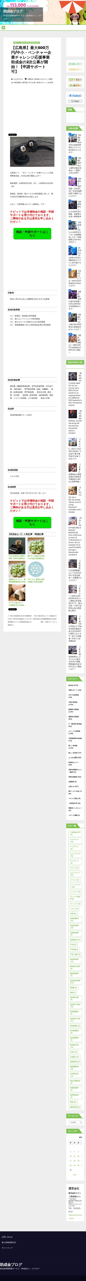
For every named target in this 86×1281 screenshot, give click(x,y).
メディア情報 (73, 815)
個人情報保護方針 (9, 1242)
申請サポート (17, 42)
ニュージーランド (75, 886)
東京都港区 (75, 1026)
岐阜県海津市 (74, 960)
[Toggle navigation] (45, 28)
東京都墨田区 (74, 1013)
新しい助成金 (73, 745)
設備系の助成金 (35, 42)
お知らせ (71, 786)
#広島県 (50, 82)
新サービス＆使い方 (75, 791)
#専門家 (24, 82)
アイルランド (74, 840)
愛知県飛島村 (74, 974)
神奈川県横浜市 (75, 1082)
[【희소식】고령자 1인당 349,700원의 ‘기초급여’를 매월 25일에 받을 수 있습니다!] (73, 442)
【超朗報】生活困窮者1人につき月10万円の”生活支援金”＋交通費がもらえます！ (75, 570)
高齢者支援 (75, 1107)
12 (78, 1156)
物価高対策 (75, 1062)
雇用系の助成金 (74, 716)
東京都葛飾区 (74, 1032)
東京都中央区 (74, 998)
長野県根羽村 (74, 1096)
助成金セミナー (74, 762)
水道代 (73, 1052)
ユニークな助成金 (74, 731)
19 (78, 1161)
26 (78, 1165)
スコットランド (75, 874)
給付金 (71, 685)
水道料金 (74, 1057)
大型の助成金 (26, 42)
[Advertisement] (32, 105)
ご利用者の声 (73, 803)
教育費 (73, 987)
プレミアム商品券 (75, 898)
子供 (73, 944)
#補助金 (30, 79)
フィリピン (75, 892)
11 (74, 1156)
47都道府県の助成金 (75, 738)
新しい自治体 (73, 753)
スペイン (74, 880)
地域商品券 (75, 940)
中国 (73, 913)
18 (74, 1161)
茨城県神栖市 (74, 1089)
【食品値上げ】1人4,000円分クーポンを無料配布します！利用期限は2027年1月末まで (75, 232)
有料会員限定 (73, 777)
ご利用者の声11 (75, 833)
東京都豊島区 (74, 1039)
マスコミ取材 (73, 798)
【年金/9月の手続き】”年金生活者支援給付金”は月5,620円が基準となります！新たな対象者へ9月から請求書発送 (75, 629)
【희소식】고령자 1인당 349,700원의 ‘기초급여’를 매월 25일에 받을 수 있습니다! (75, 449)
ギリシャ (74, 868)
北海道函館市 (74, 919)
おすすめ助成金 (74, 695)
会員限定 (71, 781)
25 (74, 1165)
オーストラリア (75, 855)
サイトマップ (7, 1248)
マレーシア (75, 904)
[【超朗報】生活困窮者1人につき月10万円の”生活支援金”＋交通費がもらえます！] (73, 563)
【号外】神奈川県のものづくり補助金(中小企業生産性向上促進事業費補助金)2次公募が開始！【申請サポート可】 (45, 619)
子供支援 (74, 949)
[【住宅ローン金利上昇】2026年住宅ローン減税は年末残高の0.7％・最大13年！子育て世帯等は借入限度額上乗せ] (73, 589)
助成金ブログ (13, 11)
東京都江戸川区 (75, 1020)
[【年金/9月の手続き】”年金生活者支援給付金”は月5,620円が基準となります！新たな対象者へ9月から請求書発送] (73, 619)
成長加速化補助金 (75, 982)
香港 (73, 1102)
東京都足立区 (74, 1046)
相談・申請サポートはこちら (32, 233)
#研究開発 (17, 82)
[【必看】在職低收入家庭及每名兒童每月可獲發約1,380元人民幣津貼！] (73, 467)
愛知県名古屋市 (75, 967)
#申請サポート (41, 82)
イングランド (74, 848)
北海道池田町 (74, 934)
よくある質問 (73, 757)
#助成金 (37, 79)
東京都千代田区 (75, 1006)
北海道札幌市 (74, 927)
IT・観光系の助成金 (75, 724)
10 (70, 1156)
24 (70, 1165)
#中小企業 (31, 82)
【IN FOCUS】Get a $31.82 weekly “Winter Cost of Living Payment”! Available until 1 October (75, 500)
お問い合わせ (7, 1237)
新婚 (72, 992)
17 (70, 1161)
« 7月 (74, 1175)
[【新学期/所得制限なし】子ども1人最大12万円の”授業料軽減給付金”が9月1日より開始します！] (73, 650)
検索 (70, 110)
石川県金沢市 (74, 1075)
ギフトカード (74, 862)
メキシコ (74, 909)
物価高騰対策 (74, 1068)
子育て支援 (75, 954)
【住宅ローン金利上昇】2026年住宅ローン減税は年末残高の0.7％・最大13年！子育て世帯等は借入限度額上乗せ (75, 598)
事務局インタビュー (75, 808)
